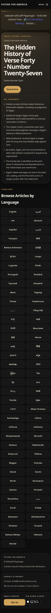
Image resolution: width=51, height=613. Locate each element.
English (12, 211)
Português (13, 274)
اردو (13, 310)
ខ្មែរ (13, 382)
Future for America (14, 4)
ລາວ (38, 382)
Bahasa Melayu (12, 534)
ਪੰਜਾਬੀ (12, 328)
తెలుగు (13, 292)
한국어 (13, 256)
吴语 (13, 337)
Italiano (13, 445)
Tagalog (38, 292)
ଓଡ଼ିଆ (38, 364)
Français (13, 238)
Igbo (38, 400)
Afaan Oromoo (38, 409)
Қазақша (13, 516)
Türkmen (13, 525)
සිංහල (12, 391)
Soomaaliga (13, 418)
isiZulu (38, 418)
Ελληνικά (13, 454)
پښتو (38, 498)
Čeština (38, 454)
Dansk (13, 472)
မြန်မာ (12, 373)
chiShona (38, 427)
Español (13, 229)
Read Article (12, 89)
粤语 (38, 346)
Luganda (13, 265)
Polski (38, 265)
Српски (13, 489)
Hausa (38, 337)
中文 (13, 319)
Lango (38, 256)
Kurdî (13, 507)
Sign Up (14, 602)
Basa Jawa (38, 328)
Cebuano (38, 534)
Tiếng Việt (38, 310)
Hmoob (12, 543)
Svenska (38, 463)
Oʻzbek (38, 507)
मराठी (38, 319)
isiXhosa (13, 427)
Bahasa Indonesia (13, 247)
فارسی (38, 229)
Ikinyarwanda (13, 436)
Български (38, 481)
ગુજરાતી (13, 355)
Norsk (13, 481)
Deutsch (38, 220)
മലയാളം (13, 364)
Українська (38, 301)
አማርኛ (13, 409)
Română (38, 274)
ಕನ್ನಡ (38, 355)
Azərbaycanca (38, 516)
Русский (13, 283)
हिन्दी (38, 238)
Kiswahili (38, 283)
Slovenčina (13, 498)
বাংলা (12, 220)
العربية (38, 211)
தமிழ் (13, 346)
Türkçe (13, 301)
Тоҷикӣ (38, 525)
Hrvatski (38, 489)
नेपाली (38, 391)
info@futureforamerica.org (24, 581)
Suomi (38, 472)
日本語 (38, 247)
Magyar (13, 463)
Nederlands (38, 445)
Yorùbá (12, 400)
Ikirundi (38, 436)
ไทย (38, 373)
